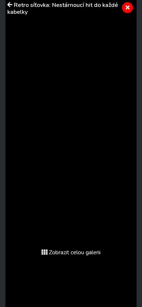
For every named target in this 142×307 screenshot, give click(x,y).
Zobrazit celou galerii (74, 252)
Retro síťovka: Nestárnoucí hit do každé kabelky (62, 8)
